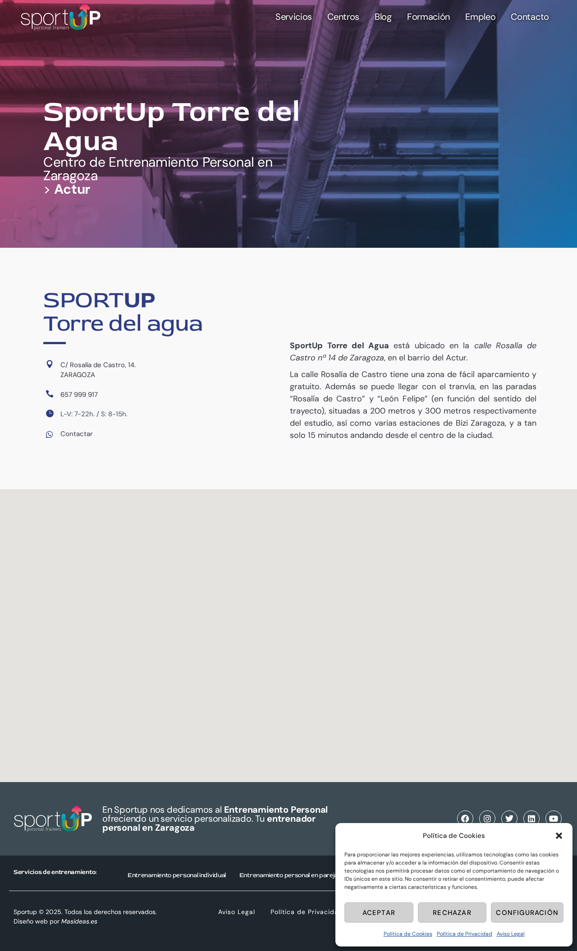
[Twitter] (509, 818)
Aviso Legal (511, 933)
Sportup (25, 912)
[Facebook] (465, 818)
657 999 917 (79, 394)
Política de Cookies (408, 933)
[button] (558, 835)
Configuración (527, 912)
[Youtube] (553, 818)
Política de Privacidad (464, 933)
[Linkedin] (531, 818)
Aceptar (378, 912)
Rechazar (452, 912)
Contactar (76, 433)
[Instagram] (487, 818)
